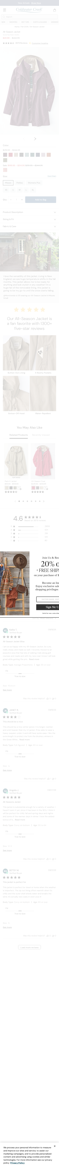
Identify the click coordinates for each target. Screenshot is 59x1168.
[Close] (55, 1146)
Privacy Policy (17, 1163)
